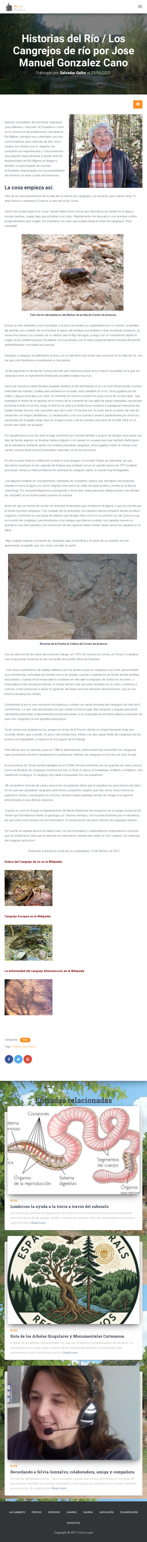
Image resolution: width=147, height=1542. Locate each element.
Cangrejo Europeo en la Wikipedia (28, 916)
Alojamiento (17, 1512)
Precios (37, 1512)
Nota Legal (86, 1532)
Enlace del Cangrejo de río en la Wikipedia (33, 861)
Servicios (54, 1512)
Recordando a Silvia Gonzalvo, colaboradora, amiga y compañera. (72, 1471)
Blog (25, 1040)
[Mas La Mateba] (16, 7)
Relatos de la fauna (24, 1046)
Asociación (106, 1512)
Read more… (39, 1223)
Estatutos (73, 1523)
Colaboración (129, 1512)
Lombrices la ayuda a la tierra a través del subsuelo (59, 1206)
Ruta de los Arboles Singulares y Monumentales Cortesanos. (67, 1336)
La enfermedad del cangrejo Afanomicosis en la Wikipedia (44, 971)
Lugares (71, 1512)
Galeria (88, 1512)
